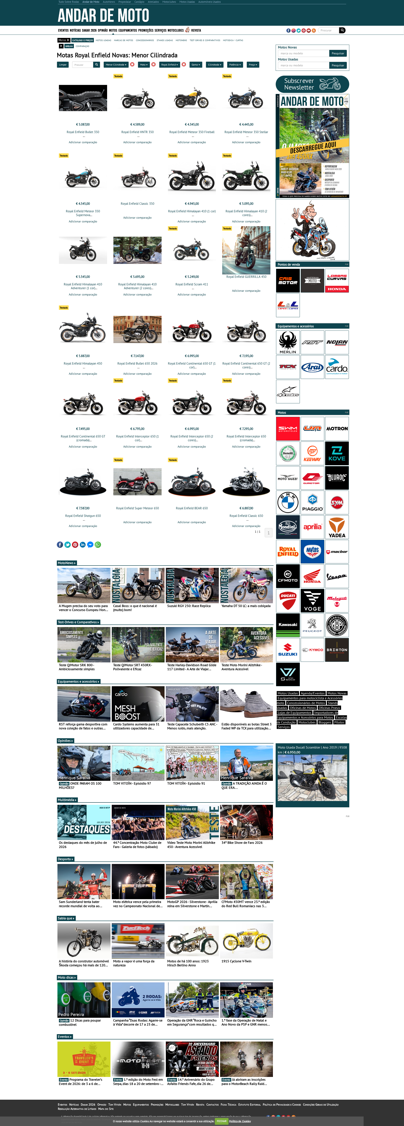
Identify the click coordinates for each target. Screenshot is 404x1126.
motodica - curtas (233, 40)
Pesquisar (338, 53)
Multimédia (66, 800)
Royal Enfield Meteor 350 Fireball (191, 132)
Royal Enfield (168, 64)
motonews (181, 40)
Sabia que (65, 918)
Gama (195, 64)
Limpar (62, 64)
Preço (252, 64)
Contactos (212, 1104)
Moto (143, 64)
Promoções (145, 30)
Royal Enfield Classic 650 (246, 516)
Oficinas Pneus (329, 708)
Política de (240, 1121)
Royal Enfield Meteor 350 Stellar (246, 132)
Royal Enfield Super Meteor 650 (137, 508)
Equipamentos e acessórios (77, 681)
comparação (82, 46)
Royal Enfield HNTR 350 (137, 132)
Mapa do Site (105, 1109)
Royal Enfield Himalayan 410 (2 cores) (246, 213)
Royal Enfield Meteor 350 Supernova (83, 213)
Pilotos (339, 722)
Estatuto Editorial (249, 1104)
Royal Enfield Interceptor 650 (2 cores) (191, 438)
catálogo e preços (82, 40)
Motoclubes (176, 30)
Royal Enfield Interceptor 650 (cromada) (246, 438)
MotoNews (65, 563)
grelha (69, 46)
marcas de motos (123, 40)
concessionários (145, 40)
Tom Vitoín (114, 1104)
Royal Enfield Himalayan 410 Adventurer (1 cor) (83, 286)
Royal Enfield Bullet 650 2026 (137, 363)
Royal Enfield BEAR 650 (192, 508)
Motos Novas (337, 693)
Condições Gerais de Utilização (321, 1104)
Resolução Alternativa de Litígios (77, 1109)
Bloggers (325, 722)
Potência (234, 64)
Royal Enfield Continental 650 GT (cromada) (83, 438)
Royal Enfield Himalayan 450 (83, 363)
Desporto (64, 859)
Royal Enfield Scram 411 (191, 284)
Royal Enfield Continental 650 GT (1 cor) (192, 365)
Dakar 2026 (89, 30)
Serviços (284, 727)
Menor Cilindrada (115, 64)
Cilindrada (214, 64)
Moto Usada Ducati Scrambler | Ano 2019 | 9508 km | (312, 749)
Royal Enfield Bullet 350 (83, 132)
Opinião (103, 30)
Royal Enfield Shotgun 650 (83, 516)
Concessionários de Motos (306, 703)
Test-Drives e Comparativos (77, 622)
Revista (196, 30)
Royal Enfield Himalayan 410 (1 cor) (192, 211)
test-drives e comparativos (205, 40)
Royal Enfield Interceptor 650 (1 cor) (137, 438)
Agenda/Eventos (313, 693)
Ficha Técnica (228, 1104)
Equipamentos (141, 1104)
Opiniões (64, 740)
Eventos (63, 30)
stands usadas (165, 40)
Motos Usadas (288, 693)
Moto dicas (66, 977)
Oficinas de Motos (303, 708)
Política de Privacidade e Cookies (282, 1104)
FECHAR (222, 1121)
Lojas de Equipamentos (294, 712)
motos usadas (103, 40)
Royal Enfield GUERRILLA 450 (246, 277)
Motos (127, 1104)
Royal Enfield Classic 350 (137, 204)
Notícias (74, 1104)
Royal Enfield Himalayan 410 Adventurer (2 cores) (137, 286)
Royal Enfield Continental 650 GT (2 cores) (246, 365)
